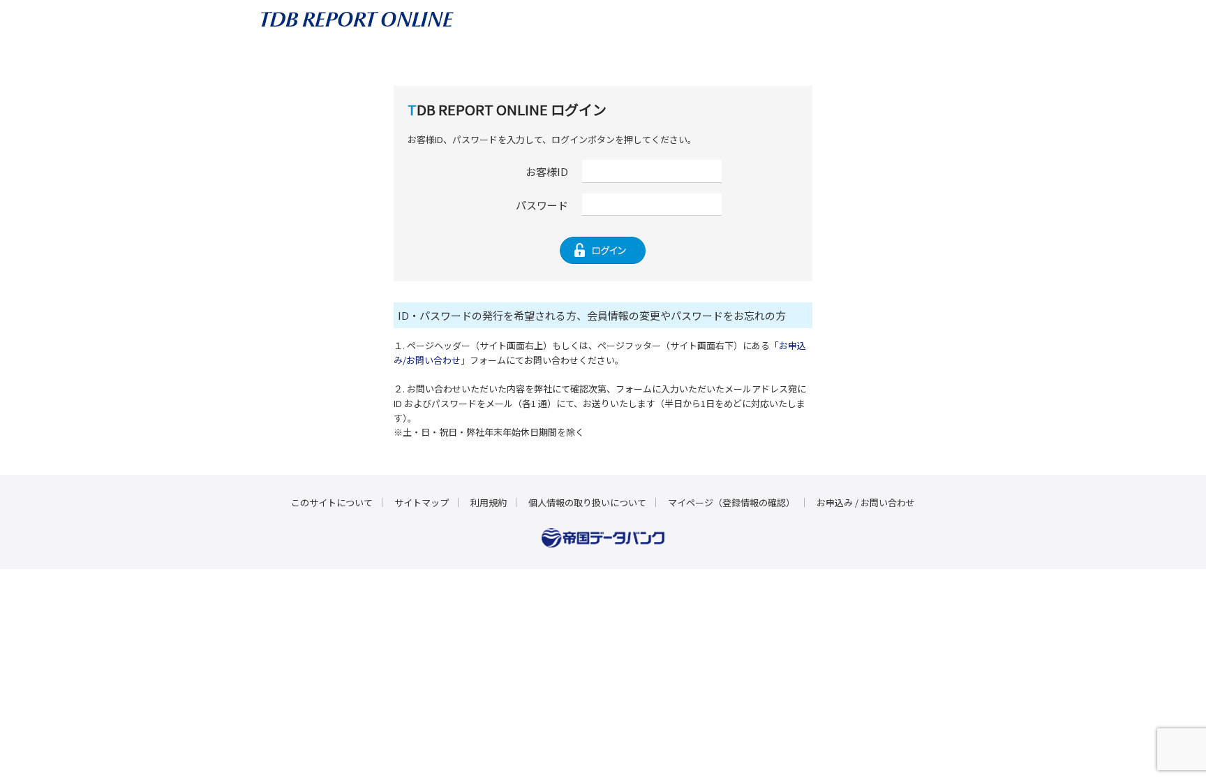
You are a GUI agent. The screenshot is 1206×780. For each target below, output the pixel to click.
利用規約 (488, 502)
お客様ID (547, 171)
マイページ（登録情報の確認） (731, 502)
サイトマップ (421, 502)
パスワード (542, 205)
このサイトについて (332, 502)
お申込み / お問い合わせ (866, 502)
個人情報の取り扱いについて (587, 502)
